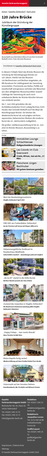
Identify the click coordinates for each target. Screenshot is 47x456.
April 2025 (31, 11)
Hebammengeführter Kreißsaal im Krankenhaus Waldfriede (18, 250)
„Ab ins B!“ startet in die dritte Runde (19, 278)
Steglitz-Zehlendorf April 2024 (13, 200)
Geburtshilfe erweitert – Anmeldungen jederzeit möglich (23, 255)
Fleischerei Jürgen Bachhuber (27, 164)
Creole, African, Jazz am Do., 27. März (31, 157)
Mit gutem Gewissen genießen (30, 169)
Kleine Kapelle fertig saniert (15, 358)
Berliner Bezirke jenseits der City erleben (17, 281)
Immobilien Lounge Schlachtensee (27, 140)
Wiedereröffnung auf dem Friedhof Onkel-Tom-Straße (22, 361)
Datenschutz (18, 445)
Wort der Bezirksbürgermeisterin (17, 197)
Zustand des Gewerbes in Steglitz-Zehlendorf (22, 304)
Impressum (7, 445)
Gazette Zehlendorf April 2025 (28, 66)
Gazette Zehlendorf (17, 11)
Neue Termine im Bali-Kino (12, 335)
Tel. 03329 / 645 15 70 (11, 412)
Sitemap (5, 449)
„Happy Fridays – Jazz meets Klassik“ (19, 332)
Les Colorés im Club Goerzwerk (27, 151)
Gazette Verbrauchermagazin (14, 3)
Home (4, 11)
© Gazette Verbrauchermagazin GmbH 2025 (20, 452)
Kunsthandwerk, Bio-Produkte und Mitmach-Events (21, 387)
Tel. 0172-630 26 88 (35, 420)
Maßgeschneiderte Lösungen (29, 145)
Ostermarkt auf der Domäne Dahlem (19, 384)
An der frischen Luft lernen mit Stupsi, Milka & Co (20, 226)
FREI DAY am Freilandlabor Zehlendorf (19, 223)
